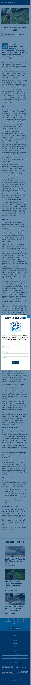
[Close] (28, 316)
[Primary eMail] (15, 354)
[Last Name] (15, 349)
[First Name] (15, 343)
